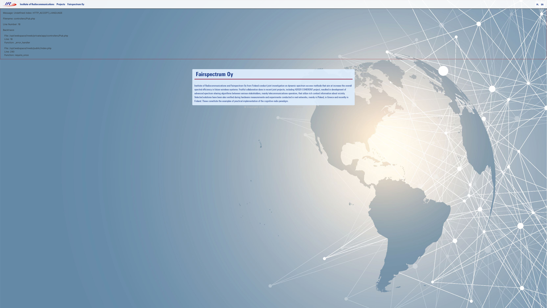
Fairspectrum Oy (75, 4)
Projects (61, 4)
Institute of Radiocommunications (37, 4)
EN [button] (542, 4)
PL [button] (537, 4)
